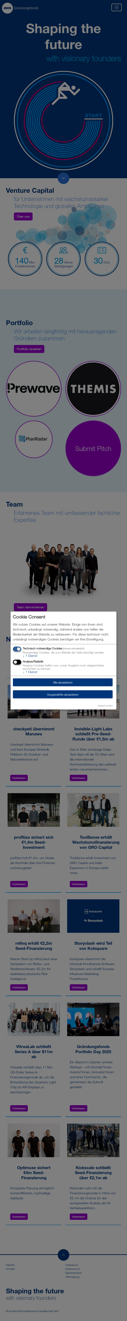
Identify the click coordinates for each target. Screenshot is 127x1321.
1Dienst (30, 655)
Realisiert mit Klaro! (105, 706)
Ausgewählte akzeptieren (63, 694)
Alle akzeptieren (63, 682)
